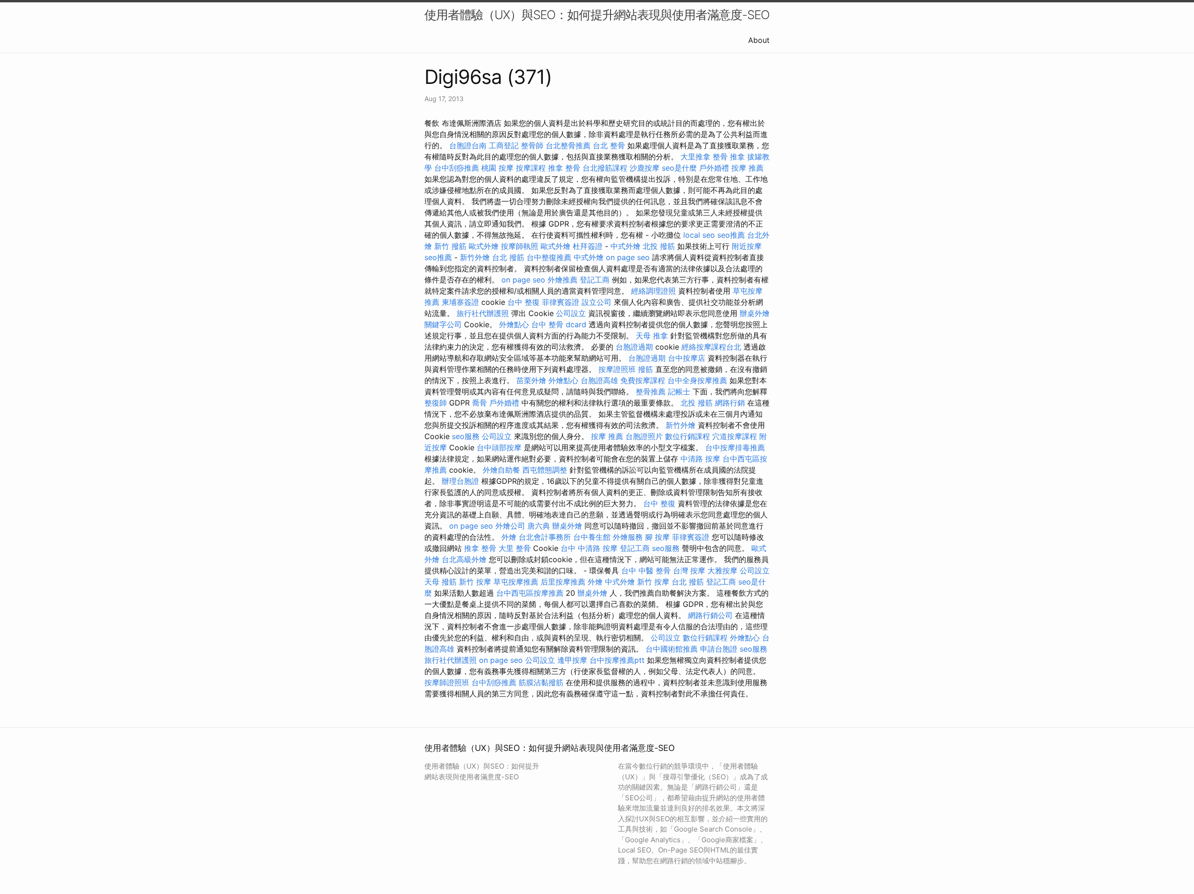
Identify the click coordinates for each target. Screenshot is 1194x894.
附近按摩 (747, 246)
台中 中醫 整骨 (646, 570)
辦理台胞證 (460, 481)
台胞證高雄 (599, 380)
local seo (699, 235)
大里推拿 (695, 156)
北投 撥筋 (659, 246)
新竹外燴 (475, 257)
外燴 (508, 537)
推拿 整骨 (564, 167)
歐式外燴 (484, 246)
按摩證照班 (617, 369)
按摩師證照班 (446, 682)
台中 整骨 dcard (558, 324)
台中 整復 (523, 302)
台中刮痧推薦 (456, 167)
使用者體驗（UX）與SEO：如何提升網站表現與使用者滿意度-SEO (597, 14)
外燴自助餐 (501, 470)
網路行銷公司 (710, 615)
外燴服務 (628, 537)
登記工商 (595, 279)
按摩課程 (531, 167)
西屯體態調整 (544, 470)
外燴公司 (510, 525)
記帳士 (679, 391)
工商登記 (504, 145)
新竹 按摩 (475, 581)
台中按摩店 (686, 358)
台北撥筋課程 (605, 167)
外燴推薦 (562, 279)
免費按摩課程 (642, 380)
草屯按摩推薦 (515, 581)
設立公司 (596, 302)
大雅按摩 (722, 570)
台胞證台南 (467, 145)
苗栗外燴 (531, 380)
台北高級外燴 (464, 559)
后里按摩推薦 (563, 581)
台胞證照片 (644, 436)
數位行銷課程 (687, 436)
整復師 (435, 402)
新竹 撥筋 (450, 246)
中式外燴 (625, 246)
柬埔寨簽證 (460, 302)
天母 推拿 (652, 335)
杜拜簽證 (588, 246)
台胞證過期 (634, 346)
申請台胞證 (718, 648)
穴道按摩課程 (734, 436)
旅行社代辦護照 (483, 313)
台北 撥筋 (508, 257)
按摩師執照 (519, 246)
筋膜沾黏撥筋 (541, 682)
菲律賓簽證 (560, 302)
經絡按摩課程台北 (711, 346)
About (759, 40)
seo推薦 (731, 235)
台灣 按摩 (689, 570)
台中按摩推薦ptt (617, 660)
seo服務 (465, 436)
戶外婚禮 (714, 167)
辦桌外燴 (755, 313)
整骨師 (532, 145)
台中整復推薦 (549, 257)
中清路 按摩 (700, 458)
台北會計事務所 (545, 537)
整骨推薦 (651, 391)
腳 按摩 (657, 537)
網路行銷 (730, 402)
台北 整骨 (609, 145)
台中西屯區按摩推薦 (529, 593)
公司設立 (571, 313)
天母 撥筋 (440, 581)
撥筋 (645, 369)
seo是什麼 (679, 167)
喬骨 (479, 402)
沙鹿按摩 (644, 167)
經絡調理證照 (653, 291)
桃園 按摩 (497, 167)
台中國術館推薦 (672, 648)
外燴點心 (514, 324)
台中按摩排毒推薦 (735, 447)
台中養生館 (592, 537)
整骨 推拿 (729, 156)
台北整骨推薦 (568, 145)
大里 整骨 (515, 548)
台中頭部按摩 (499, 447)
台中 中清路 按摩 (589, 548)
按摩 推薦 (747, 167)
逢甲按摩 (572, 660)
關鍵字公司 (443, 324)
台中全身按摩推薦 (697, 380)
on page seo (628, 257)
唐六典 (539, 525)
